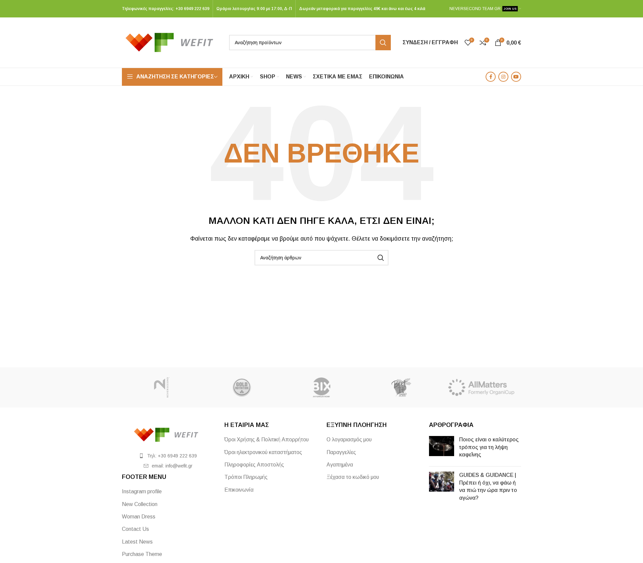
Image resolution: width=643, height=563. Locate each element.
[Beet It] (401, 387)
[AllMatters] (481, 387)
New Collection (139, 504)
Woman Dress (138, 516)
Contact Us (135, 529)
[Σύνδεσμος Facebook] (491, 77)
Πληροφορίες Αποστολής (254, 464)
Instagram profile (142, 491)
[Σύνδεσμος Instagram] (503, 77)
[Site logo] (172, 42)
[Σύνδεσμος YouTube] (516, 77)
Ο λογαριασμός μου (349, 439)
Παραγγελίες (341, 452)
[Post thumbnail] (441, 448)
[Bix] (321, 387)
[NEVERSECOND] (162, 387)
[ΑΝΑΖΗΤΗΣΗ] (383, 42)
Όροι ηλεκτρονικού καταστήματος (263, 452)
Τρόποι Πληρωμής (246, 477)
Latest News (137, 542)
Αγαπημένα (340, 464)
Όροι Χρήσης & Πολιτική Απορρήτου (266, 439)
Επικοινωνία (239, 490)
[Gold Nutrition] (241, 387)
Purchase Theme (142, 554)
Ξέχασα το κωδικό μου (353, 477)
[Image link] (168, 434)
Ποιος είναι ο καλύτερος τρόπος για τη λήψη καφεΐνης (489, 447)
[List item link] (168, 455)
